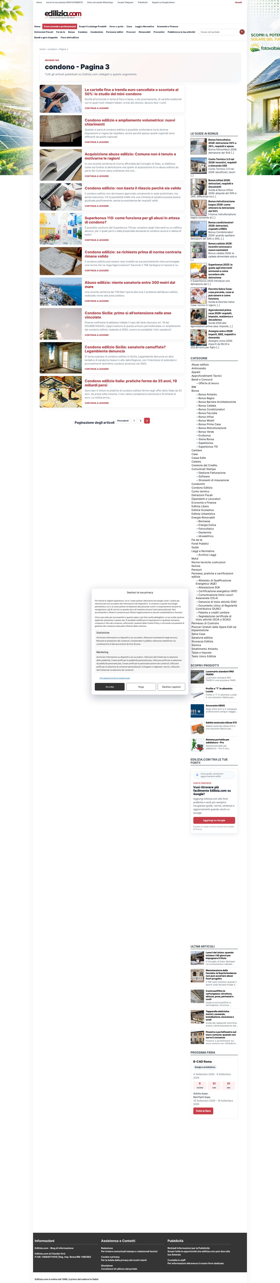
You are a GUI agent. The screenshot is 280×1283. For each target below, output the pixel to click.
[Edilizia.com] (62, 14)
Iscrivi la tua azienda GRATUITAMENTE (64, 2)
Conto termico (200, 491)
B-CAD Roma (202, 1061)
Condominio (96, 32)
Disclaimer (107, 1265)
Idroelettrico (206, 536)
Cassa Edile (199, 457)
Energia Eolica (207, 525)
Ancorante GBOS (215, 705)
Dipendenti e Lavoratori (206, 498)
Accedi (238, 2)
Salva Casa (198, 634)
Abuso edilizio (200, 364)
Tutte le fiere (203, 1110)
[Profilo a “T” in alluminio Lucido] (197, 694)
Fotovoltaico (206, 528)
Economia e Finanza (167, 26)
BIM (194, 387)
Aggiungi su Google (214, 820)
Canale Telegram (125, 2)
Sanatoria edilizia (202, 637)
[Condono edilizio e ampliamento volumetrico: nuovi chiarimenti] (61, 131)
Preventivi (159, 32)
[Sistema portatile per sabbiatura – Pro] (197, 745)
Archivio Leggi (207, 554)
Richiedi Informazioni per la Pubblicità (189, 1248)
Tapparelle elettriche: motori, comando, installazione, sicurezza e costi (220, 1015)
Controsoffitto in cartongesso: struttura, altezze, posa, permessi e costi (219, 995)
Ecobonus (204, 435)
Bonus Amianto (207, 394)
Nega (141, 686)
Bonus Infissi (206, 416)
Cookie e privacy (110, 1256)
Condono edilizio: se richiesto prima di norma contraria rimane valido (133, 254)
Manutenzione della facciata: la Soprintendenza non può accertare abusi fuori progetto (221, 974)
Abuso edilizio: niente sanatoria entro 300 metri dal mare (130, 284)
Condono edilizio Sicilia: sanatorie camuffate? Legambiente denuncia (125, 349)
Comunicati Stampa (204, 469)
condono (52, 49)
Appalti (196, 372)
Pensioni (197, 569)
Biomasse (204, 521)
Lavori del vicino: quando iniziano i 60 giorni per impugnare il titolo (220, 955)
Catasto (196, 461)
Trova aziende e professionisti (60, 26)
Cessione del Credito (204, 465)
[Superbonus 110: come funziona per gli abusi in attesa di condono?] (61, 229)
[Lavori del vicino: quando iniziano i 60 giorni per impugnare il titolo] (197, 958)
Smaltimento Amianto (205, 648)
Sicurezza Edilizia (202, 641)
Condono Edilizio (202, 487)
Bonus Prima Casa (209, 424)
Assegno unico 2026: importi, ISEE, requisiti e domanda (222, 334)
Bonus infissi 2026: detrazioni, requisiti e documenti (220, 183)
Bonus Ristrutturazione (212, 428)
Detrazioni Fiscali (43, 32)
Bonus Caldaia (207, 405)
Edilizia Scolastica (203, 510)
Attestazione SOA (209, 587)
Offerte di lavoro (208, 383)
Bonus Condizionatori (211, 409)
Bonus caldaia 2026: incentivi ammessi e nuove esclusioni (220, 247)
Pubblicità (142, 2)
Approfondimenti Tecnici (207, 375)
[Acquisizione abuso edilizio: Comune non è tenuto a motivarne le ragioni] (61, 165)
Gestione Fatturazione (212, 472)
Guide (195, 547)
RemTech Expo (201, 1097)
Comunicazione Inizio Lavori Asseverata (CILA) (214, 596)
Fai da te (60, 32)
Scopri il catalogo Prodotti (92, 26)
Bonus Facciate (207, 413)
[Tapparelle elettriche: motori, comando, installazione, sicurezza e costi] (197, 1017)
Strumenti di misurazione (213, 480)
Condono (82, 32)
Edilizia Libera (200, 506)
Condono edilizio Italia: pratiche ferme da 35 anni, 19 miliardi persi (131, 383)
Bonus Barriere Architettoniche (217, 401)
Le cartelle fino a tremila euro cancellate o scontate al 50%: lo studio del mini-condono (131, 92)
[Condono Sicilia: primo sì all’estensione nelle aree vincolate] (61, 324)
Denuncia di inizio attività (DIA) (217, 601)
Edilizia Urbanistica (203, 513)
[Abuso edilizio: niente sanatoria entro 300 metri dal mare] (61, 292)
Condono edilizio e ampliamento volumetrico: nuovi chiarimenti (130, 122)
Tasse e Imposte (201, 652)
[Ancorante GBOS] (197, 711)
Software (204, 476)
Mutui (195, 558)
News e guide (116, 26)
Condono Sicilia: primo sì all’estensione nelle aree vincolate (128, 315)
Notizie (196, 566)
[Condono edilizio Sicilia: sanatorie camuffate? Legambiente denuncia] (61, 358)
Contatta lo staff (176, 1260)
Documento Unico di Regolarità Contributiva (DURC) (216, 607)
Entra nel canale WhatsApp (100, 2)
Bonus (71, 32)
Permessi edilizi (114, 32)
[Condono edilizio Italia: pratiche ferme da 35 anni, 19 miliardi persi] (61, 392)
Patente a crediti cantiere (213, 612)
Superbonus (205, 442)
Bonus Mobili (206, 420)
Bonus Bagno (206, 398)
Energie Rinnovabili (203, 517)
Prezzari (131, 32)
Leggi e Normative (144, 26)
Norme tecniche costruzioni (208, 562)
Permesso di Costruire (205, 623)
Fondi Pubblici (200, 543)
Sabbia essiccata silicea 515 (221, 722)
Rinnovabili (145, 32)
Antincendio (199, 368)
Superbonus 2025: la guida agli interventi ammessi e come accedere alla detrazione (220, 271)
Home (39, 2)
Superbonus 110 (208, 446)
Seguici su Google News (163, 2)
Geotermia (204, 532)
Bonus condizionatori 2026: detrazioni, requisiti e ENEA (220, 225)
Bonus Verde (206, 431)
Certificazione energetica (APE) (217, 591)
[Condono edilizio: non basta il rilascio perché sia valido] (61, 196)
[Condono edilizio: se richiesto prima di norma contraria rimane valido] (61, 261)
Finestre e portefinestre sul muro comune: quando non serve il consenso (221, 1035)
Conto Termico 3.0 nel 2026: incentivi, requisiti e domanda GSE (222, 162)
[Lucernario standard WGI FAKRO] (197, 677)
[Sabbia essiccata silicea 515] (197, 728)
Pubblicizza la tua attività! (181, 32)
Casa (129, 26)
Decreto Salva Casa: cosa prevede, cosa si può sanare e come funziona (221, 293)
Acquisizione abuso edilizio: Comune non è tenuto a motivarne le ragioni (130, 156)
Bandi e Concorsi (202, 379)
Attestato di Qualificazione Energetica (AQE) (213, 582)
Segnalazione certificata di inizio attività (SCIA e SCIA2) (213, 618)
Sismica (196, 645)
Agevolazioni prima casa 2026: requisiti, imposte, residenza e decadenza (220, 314)
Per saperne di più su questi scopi (115, 678)
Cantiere (197, 450)
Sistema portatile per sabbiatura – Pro (217, 741)
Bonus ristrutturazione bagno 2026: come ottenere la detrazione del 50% (221, 206)
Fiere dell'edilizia (70, 37)
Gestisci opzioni (171, 686)
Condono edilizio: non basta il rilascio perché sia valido (133, 188)
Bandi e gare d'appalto (46, 37)
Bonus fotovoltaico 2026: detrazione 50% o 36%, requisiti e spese (222, 143)
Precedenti (123, 420)
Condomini (198, 484)
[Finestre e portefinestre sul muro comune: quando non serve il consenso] (197, 1037)
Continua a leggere (97, 108)
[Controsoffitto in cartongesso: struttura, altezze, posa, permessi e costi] (197, 996)
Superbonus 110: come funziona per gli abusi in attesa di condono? (132, 220)
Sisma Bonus (206, 439)
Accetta (110, 686)
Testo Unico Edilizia (204, 656)
